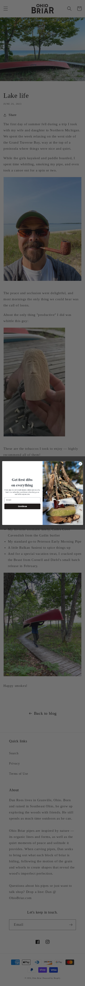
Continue (22, 506)
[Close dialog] (80, 464)
